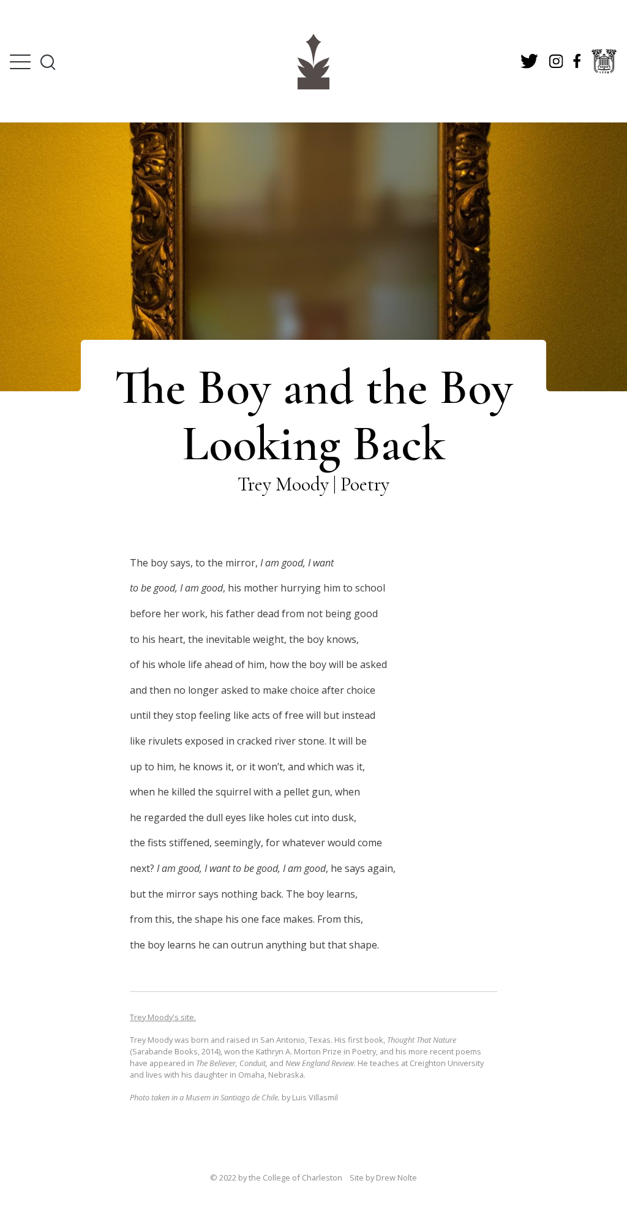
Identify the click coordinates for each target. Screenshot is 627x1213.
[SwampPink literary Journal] (313, 61)
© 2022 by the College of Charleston (276, 1177)
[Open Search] (47, 61)
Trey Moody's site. (163, 1017)
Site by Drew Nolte (383, 1177)
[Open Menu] (20, 61)
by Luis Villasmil (234, 1097)
